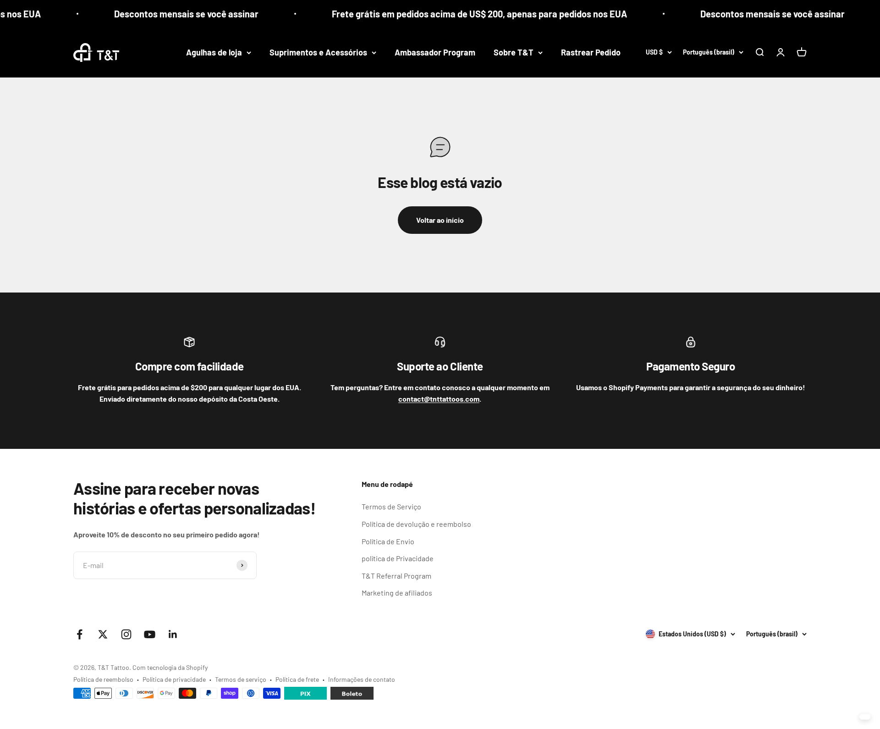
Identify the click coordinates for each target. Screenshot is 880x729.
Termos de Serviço (391, 506)
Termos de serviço (240, 679)
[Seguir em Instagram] (126, 634)
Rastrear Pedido (591, 52)
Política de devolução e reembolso (416, 523)
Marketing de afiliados (397, 592)
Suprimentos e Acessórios (318, 52)
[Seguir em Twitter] (103, 634)
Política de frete (297, 679)
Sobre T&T (514, 52)
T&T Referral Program (396, 575)
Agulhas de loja (214, 52)
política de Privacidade (398, 558)
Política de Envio (388, 541)
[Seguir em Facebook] (79, 634)
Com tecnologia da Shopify (170, 667)
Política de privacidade (174, 679)
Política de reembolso (103, 679)
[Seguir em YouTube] (149, 634)
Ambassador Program (435, 52)
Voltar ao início (440, 219)
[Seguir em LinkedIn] (173, 634)
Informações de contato (361, 679)
